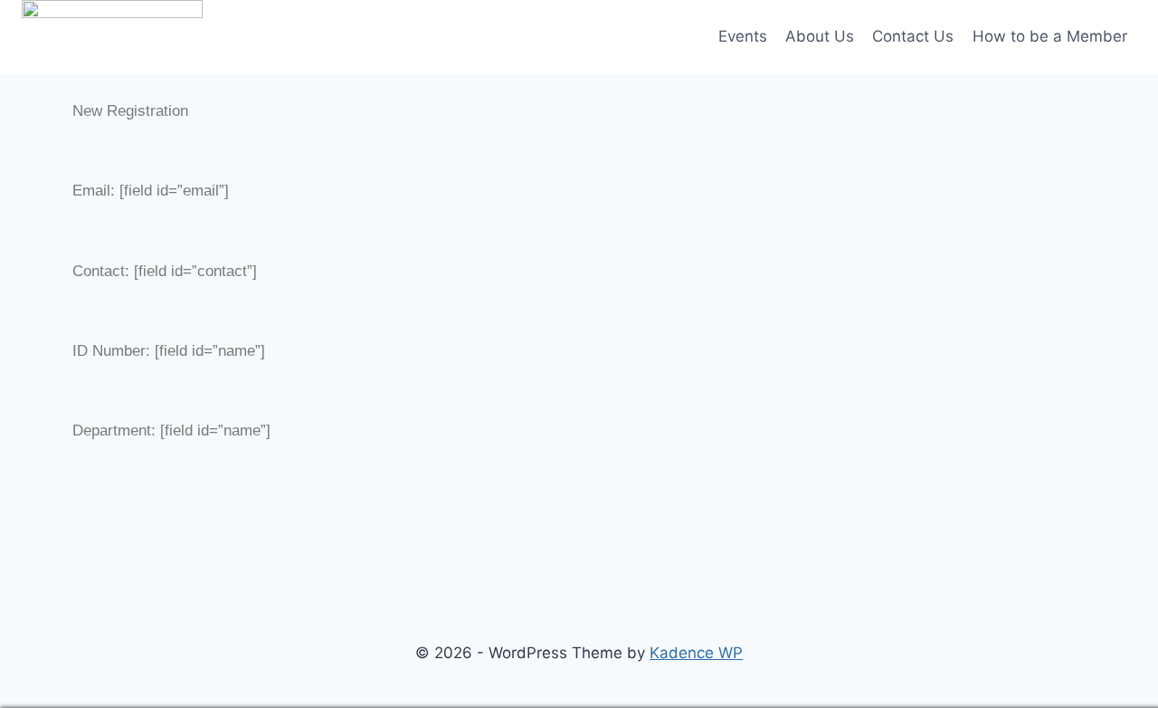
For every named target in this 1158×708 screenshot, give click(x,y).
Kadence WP (696, 653)
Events (742, 36)
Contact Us (913, 36)
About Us (819, 36)
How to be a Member (1050, 36)
